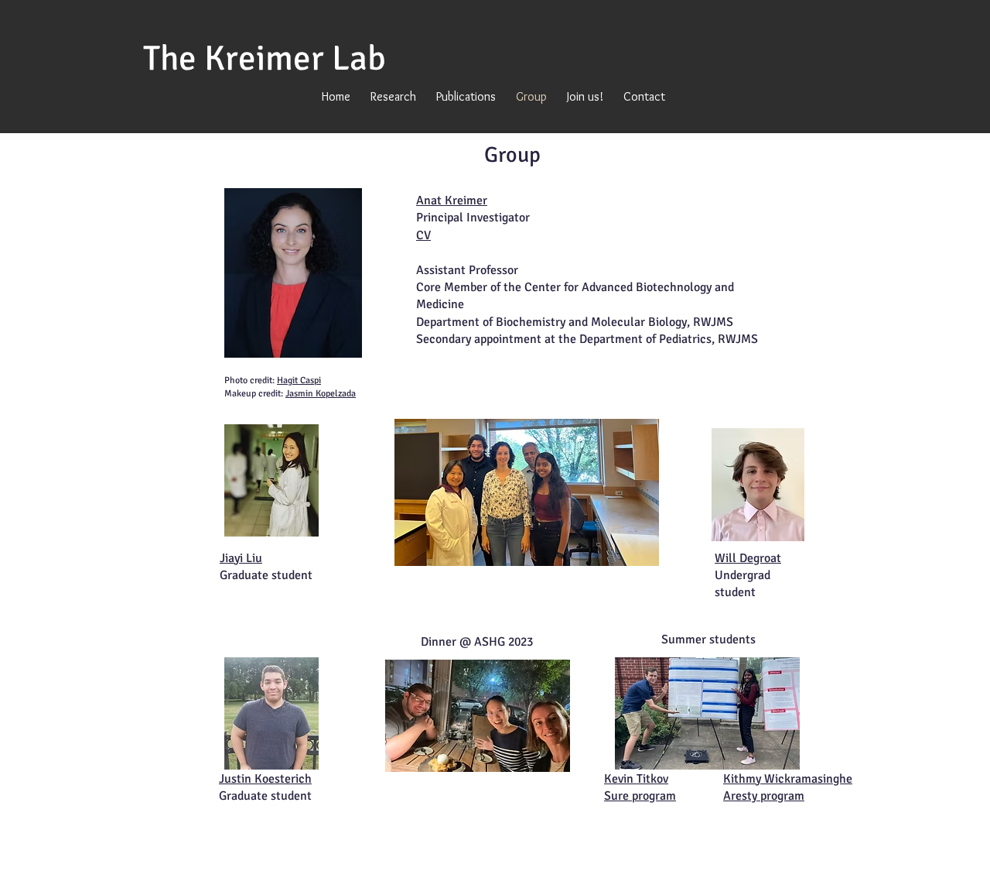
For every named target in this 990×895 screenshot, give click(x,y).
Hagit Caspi (299, 380)
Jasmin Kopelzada (320, 393)
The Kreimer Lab (264, 58)
